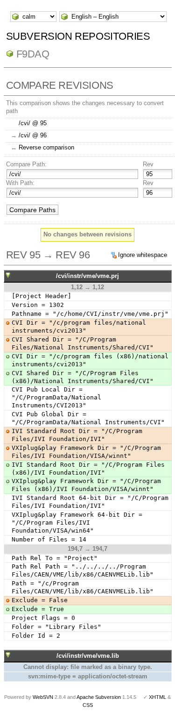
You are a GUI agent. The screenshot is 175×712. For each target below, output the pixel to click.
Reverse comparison (46, 147)
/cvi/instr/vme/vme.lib (87, 655)
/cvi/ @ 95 (33, 123)
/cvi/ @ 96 (33, 135)
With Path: (20, 182)
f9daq (32, 54)
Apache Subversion (99, 697)
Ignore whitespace (142, 254)
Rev (148, 164)
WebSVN (43, 697)
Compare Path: (26, 164)
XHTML (157, 697)
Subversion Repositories (78, 36)
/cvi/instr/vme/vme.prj (87, 275)
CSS (88, 705)
